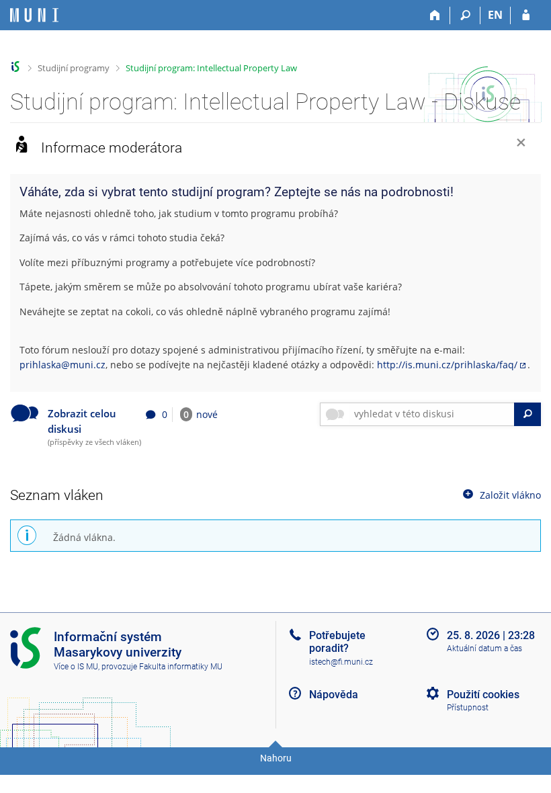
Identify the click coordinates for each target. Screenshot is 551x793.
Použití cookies (483, 694)
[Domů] (435, 15)
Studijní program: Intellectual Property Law (211, 68)
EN (495, 14)
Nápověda (333, 694)
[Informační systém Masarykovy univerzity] (34, 15)
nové (200, 414)
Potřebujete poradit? (337, 642)
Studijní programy (74, 68)
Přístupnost (468, 707)
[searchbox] (431, 414)
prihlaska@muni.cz (62, 364)
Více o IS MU (76, 666)
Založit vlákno (510, 494)
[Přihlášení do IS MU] (526, 15)
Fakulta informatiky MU (180, 666)
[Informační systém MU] (16, 67)
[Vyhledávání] (465, 15)
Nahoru (276, 758)
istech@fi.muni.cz (341, 662)
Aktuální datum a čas (484, 648)
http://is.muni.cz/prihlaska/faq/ (447, 364)
